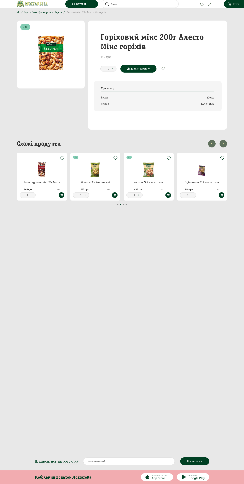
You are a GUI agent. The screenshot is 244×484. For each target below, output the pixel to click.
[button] (117, 204)
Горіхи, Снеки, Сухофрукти (37, 12)
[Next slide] (223, 143)
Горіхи (58, 12)
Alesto (210, 97)
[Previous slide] (212, 143)
